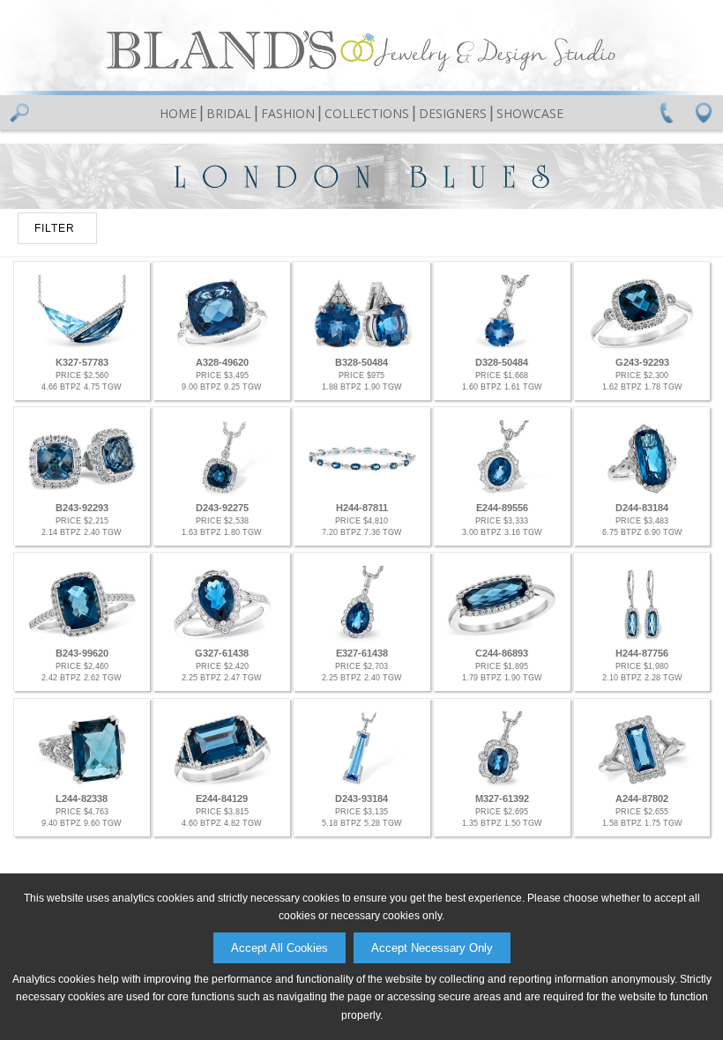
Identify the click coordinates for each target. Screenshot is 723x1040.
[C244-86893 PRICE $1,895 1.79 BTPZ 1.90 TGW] (501, 639)
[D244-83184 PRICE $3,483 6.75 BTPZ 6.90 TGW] (642, 493)
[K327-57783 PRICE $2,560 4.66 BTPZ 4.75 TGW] (82, 347)
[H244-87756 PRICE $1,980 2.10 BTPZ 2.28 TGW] (642, 639)
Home (178, 113)
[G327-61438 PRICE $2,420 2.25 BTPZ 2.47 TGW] (221, 639)
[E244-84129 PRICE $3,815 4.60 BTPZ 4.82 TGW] (221, 784)
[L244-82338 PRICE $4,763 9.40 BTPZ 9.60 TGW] (82, 784)
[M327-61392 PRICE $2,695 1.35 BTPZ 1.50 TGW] (501, 784)
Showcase (529, 113)
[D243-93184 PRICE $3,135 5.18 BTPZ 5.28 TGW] (361, 784)
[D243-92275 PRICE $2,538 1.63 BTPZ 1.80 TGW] (221, 493)
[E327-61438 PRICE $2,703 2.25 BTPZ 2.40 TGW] (361, 639)
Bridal (228, 113)
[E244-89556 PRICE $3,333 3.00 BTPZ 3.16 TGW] (501, 493)
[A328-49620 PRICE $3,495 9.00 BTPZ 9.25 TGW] (221, 347)
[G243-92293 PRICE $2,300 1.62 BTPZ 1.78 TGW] (642, 347)
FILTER (54, 228)
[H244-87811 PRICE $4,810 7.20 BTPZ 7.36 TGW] (361, 493)
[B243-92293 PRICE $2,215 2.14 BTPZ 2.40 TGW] (82, 493)
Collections (366, 113)
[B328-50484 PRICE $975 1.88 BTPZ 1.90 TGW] (361, 347)
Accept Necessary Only (432, 948)
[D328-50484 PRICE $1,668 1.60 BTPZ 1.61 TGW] (501, 347)
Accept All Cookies (279, 948)
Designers (453, 113)
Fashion (288, 113)
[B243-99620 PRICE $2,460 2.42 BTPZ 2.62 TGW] (82, 639)
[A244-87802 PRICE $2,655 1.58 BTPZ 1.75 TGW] (642, 784)
